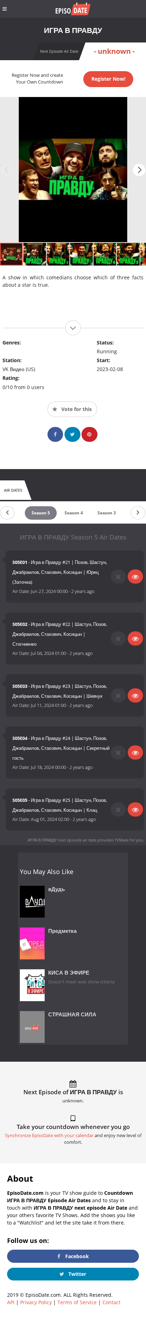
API (11, 1302)
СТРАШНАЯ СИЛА (72, 1014)
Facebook (76, 1256)
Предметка (62, 931)
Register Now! (108, 78)
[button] (139, 170)
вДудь (56, 889)
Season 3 (106, 513)
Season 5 (41, 513)
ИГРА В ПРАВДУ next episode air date (62, 840)
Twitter (76, 1274)
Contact (111, 1302)
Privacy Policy (36, 1302)
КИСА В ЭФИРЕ (68, 972)
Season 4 (73, 513)
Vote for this (76, 409)
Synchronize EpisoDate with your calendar (49, 1135)
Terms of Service (77, 1302)
